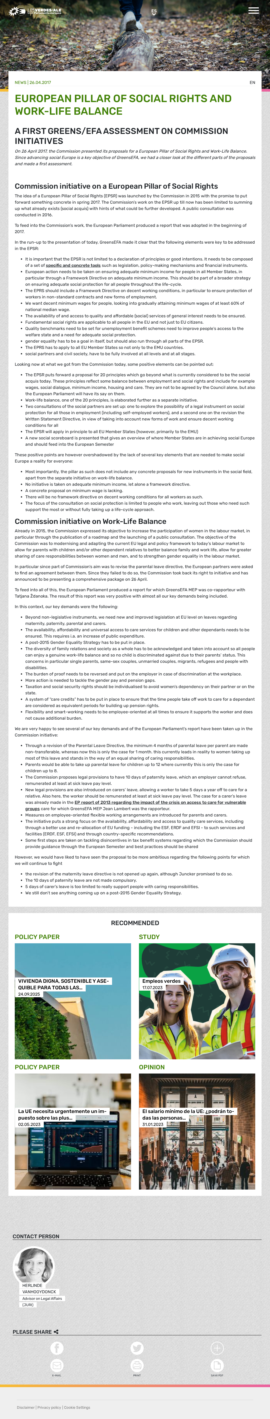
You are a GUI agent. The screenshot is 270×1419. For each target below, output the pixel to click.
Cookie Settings (77, 1407)
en (252, 82)
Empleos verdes (161, 981)
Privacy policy (49, 1407)
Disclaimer (26, 1407)
